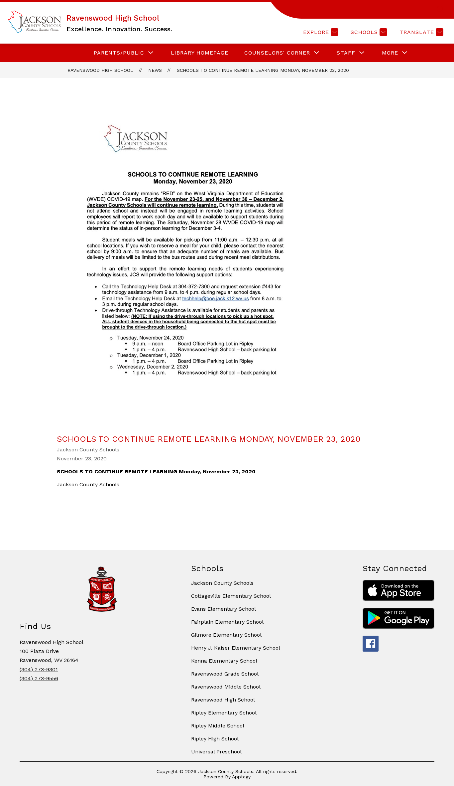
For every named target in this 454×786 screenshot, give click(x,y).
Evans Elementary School (223, 609)
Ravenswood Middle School (226, 687)
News (155, 70)
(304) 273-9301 (39, 669)
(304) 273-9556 (39, 678)
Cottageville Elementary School (231, 596)
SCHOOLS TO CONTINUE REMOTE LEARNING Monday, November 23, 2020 (263, 70)
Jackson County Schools (222, 583)
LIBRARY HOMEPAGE (199, 53)
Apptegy (241, 776)
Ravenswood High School (100, 70)
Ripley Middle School (217, 725)
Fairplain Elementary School (227, 622)
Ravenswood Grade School (225, 674)
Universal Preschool (216, 751)
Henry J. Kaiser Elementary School (235, 648)
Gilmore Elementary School (226, 635)
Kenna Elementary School (224, 661)
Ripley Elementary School (224, 712)
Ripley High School (215, 738)
